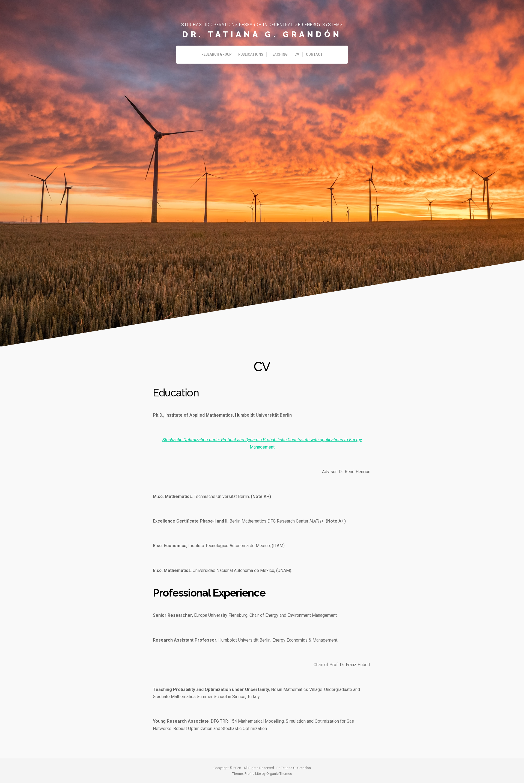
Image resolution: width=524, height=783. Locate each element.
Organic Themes (279, 774)
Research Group (216, 54)
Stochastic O (174, 439)
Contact (314, 54)
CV (296, 54)
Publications (250, 54)
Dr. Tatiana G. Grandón (262, 34)
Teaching (279, 54)
